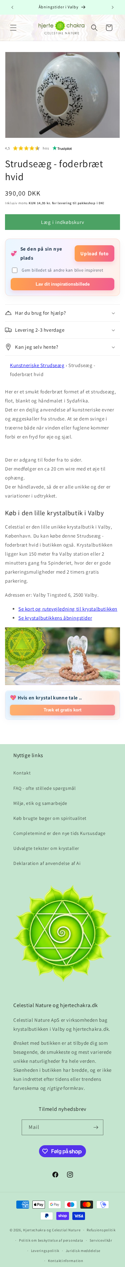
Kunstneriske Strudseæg (37, 365)
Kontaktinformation (65, 1260)
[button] (13, 27)
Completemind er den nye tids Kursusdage (59, 833)
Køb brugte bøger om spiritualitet (50, 818)
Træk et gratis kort (62, 709)
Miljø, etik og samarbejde (40, 803)
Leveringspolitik (45, 1250)
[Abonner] (95, 1127)
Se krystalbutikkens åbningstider (55, 618)
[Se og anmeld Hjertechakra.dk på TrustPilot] (62, 148)
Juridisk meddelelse (83, 1250)
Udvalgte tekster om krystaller (46, 848)
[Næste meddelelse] (112, 7)
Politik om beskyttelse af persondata (51, 1240)
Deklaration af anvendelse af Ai (47, 863)
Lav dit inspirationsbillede (63, 284)
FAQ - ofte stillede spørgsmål (44, 788)
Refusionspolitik (101, 1230)
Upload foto (94, 253)
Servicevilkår (101, 1240)
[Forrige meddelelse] (12, 7)
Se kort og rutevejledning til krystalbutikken (67, 609)
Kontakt (22, 773)
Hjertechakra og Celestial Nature (51, 1230)
